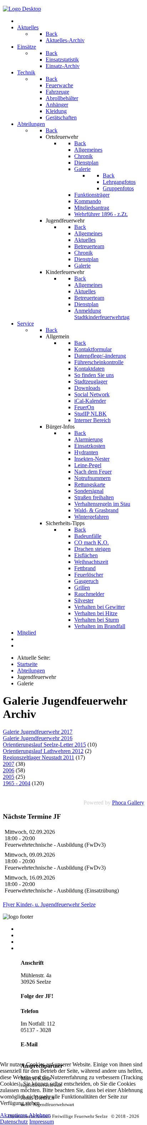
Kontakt (26, 929)
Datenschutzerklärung (41, 948)
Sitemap (26, 935)
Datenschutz (14, 1122)
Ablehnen (40, 1115)
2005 (8, 777)
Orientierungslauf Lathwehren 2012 (43, 751)
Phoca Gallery (128, 802)
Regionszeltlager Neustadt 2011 (38, 757)
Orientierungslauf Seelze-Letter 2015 (44, 745)
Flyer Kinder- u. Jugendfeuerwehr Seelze (49, 904)
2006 (8, 770)
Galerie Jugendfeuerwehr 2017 (37, 732)
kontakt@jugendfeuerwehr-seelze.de (62, 1053)
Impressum (29, 942)
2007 (8, 764)
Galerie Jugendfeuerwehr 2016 (37, 738)
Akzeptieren (13, 1115)
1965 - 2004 (16, 783)
